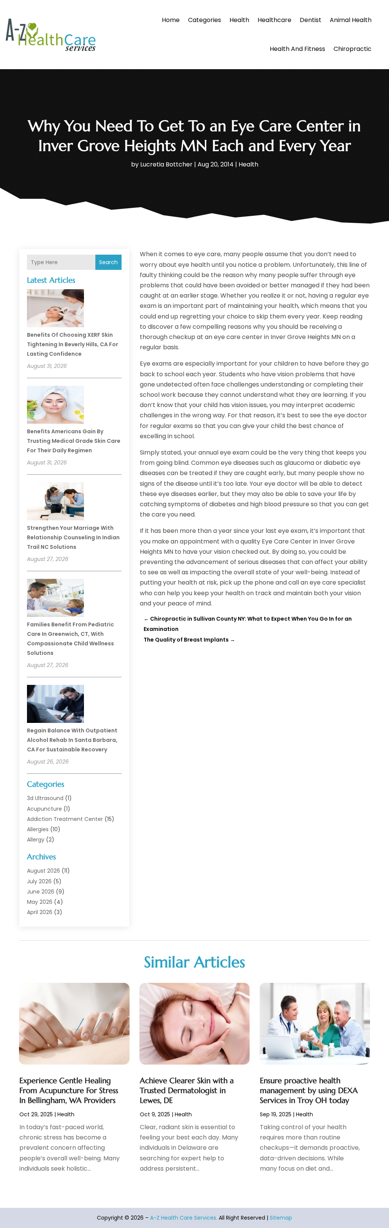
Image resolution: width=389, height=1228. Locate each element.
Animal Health (351, 20)
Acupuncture (44, 809)
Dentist (310, 20)
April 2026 (39, 912)
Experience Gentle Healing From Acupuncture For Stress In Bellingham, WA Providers (68, 1090)
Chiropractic (353, 48)
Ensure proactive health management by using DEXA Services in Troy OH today (309, 1090)
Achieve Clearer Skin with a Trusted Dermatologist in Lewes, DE (187, 1090)
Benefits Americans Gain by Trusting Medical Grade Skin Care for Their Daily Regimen (73, 441)
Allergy (35, 839)
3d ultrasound (45, 798)
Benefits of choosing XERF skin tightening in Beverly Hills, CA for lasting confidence (72, 344)
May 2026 (39, 902)
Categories (204, 20)
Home (171, 20)
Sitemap (281, 1218)
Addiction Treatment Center (65, 819)
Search (108, 262)
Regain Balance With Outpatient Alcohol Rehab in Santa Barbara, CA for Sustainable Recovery (72, 740)
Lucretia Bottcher (166, 164)
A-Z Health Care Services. (183, 1218)
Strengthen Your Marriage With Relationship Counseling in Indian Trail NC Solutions (73, 537)
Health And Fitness (297, 48)
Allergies (38, 829)
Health (239, 20)
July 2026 (39, 881)
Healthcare (274, 20)
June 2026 (40, 891)
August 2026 (43, 871)
